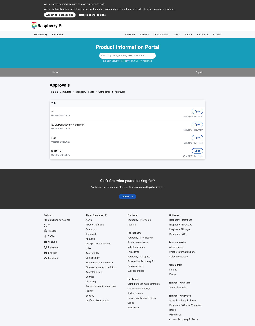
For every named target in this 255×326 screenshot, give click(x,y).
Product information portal (182, 251)
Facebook (53, 258)
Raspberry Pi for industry (140, 237)
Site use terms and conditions (101, 267)
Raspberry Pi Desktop (180, 224)
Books (172, 310)
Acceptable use (94, 272)
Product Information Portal (127, 47)
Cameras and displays (139, 288)
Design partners (136, 266)
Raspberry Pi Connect (180, 220)
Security (90, 295)
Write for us (175, 314)
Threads (52, 230)
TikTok (51, 236)
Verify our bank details (97, 300)
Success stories (136, 270)
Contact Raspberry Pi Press (183, 319)
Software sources (178, 256)
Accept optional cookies (59, 14)
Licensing (91, 281)
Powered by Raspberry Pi (141, 261)
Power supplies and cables (142, 298)
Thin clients (133, 251)
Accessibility (92, 253)
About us (90, 238)
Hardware (130, 34)
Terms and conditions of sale (101, 286)
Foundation (203, 34)
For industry (40, 34)
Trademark (91, 234)
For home (57, 34)
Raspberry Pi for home (139, 220)
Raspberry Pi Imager (180, 229)
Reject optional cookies (92, 14)
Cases (131, 302)
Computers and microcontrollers (144, 283)
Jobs (88, 248)
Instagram (53, 247)
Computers (65, 91)
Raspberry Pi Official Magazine (185, 305)
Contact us (127, 196)
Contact (217, 34)
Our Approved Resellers (98, 243)
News (177, 34)
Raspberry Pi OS (177, 234)
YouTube (52, 241)
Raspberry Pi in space (139, 256)
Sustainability (93, 257)
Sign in (199, 72)
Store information (178, 287)
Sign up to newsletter (59, 220)
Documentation (161, 34)
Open (197, 112)
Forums (188, 34)
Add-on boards (135, 293)
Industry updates (136, 247)
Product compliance (138, 242)
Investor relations (95, 224)
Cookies (90, 276)
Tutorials (132, 224)
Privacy (89, 291)
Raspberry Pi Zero (84, 91)
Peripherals (133, 307)
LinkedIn (52, 252)
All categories (176, 247)
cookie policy (96, 9)
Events (172, 274)
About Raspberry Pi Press (182, 300)
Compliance (104, 91)
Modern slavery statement (99, 262)
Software (144, 34)
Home (55, 72)
